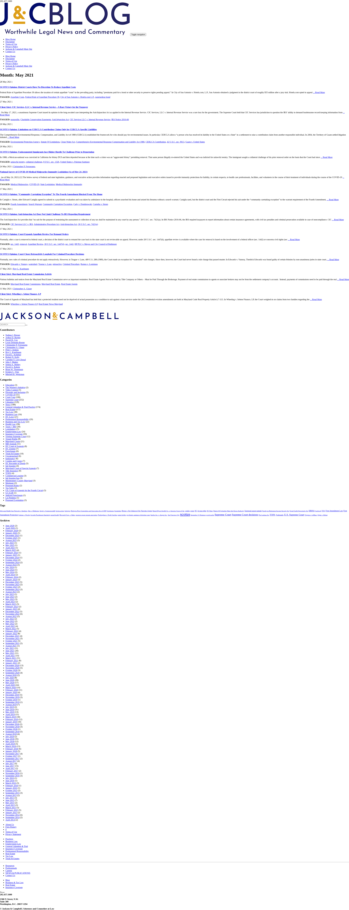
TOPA (8, 473)
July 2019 (9, 707)
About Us (9, 824)
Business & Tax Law (14, 882)
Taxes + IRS (10, 427)
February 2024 (11, 577)
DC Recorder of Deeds (15, 463)
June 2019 (9, 709)
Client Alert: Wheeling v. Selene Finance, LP (20, 294)
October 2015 (11, 790)
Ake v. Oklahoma (33, 511)
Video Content (11, 390)
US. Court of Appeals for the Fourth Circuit (24, 490)
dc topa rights (202, 511)
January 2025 (11, 555)
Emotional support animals (253, 511)
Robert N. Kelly (12, 357)
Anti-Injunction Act (60, 119)
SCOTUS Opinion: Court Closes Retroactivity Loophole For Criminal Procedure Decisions (42, 254)
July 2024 (9, 567)
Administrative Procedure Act (46, 224)
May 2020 (9, 682)
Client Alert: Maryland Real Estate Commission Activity (26, 274)
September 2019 (12, 702)
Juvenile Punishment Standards (40, 515)
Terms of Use (11, 44)
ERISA (312, 511)
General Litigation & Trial (16, 846)
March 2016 (10, 783)
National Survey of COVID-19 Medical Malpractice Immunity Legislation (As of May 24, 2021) (44, 172)
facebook (318, 511)
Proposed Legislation (14, 500)
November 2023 (12, 584)
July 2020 (9, 678)
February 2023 (11, 606)
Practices (9, 839)
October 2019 (11, 700)
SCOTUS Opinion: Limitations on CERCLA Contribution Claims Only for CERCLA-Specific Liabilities (48, 129)
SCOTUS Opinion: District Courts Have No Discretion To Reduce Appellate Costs (38, 87)
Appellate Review (35, 244)
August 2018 (11, 734)
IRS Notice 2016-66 (120, 119)
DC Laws (9, 417)
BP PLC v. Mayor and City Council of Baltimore (96, 244)
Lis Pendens (10, 498)
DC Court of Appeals (14, 446)
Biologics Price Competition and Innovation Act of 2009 (88, 511)
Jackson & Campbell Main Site (18, 49)
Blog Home (10, 39)
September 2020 (12, 673)
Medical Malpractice (19, 184)
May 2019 (9, 712)
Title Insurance (11, 471)
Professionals (11, 868)
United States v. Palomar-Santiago (75, 162)
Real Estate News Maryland (51, 304)
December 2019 (12, 695)
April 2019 (10, 714)
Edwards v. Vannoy (19, 264)
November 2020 (12, 668)
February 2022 (11, 631)
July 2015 (9, 798)
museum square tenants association (86, 515)
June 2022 (9, 621)
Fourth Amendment (19, 204)
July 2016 (9, 778)
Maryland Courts (12, 441)
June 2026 (9, 526)
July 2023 (9, 594)
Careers (8, 870)
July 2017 (9, 763)
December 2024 (12, 557)
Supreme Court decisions (245, 514)
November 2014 (12, 815)
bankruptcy (10, 458)
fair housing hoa (12, 478)
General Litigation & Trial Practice (20, 407)
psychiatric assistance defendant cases (138, 515)
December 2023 (12, 582)
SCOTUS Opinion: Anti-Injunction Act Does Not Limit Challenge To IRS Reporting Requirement (45, 214)
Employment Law (13, 431)
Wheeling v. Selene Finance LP (24, 304)
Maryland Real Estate (51, 284)
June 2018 (9, 739)
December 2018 (12, 724)
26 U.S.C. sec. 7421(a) (88, 224)
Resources (9, 866)
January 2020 (11, 692)
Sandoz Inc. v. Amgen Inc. (159, 515)
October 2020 (11, 670)
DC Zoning (10, 449)
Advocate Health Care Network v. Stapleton (13, 511)
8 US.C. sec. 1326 (51, 162)
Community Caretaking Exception (57, 204)
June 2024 (9, 570)
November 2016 (12, 773)
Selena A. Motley (12, 364)
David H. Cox (11, 340)
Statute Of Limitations (50, 142)
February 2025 (11, 553)
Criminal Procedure (71, 264)
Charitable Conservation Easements (35, 119)
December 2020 (12, 665)
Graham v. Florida (24, 515)
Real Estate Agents (69, 284)
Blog (7, 880)
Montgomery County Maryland (18, 480)
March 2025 (10, 550)
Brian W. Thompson (14, 369)
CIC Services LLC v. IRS (22, 224)
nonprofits (15, 119)
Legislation (10, 429)
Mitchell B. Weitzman (14, 374)
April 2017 (10, 768)
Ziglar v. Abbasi (322, 515)
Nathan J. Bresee (12, 335)
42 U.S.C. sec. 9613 (175, 142)
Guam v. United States (195, 142)
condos (187, 511)
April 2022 (10, 626)
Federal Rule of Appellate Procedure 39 (42, 97)
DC (196, 511)
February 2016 (11, 785)
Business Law (11, 414)
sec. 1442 (69, 244)
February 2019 (11, 719)
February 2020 (11, 690)
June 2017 (9, 766)
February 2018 (11, 749)
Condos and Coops (13, 461)
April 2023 (10, 602)
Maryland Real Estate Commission (25, 284)
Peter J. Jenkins (12, 350)
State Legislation (47, 184)
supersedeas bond (102, 97)
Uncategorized (11, 456)
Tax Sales (9, 488)
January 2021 (11, 663)
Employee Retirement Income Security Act (275, 511)
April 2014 (10, 820)
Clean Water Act (68, 142)
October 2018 (11, 729)
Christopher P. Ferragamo (24, 166)
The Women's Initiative (15, 387)
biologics (67, 511)
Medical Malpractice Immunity (69, 184)
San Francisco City (174, 515)
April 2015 (10, 805)
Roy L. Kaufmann (21, 269)
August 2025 (11, 540)
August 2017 (11, 761)
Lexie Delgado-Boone (15, 342)
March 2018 (10, 746)
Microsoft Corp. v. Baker (67, 515)
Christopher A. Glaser (22, 289)
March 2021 (10, 658)
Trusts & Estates (12, 453)
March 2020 (10, 687)
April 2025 (10, 548)
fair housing (10, 466)
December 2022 (12, 611)
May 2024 (9, 572)
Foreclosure (10, 451)
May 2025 (9, 545)
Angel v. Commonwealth (47, 511)
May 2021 (9, 653)
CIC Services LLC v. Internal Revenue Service (90, 119)
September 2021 (12, 643)
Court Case (10, 397)
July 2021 (9, 648)
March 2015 (10, 807)
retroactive (57, 264)
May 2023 (9, 599)
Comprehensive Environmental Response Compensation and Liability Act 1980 (110, 142)
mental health (54, 515)
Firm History (10, 827)
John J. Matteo (11, 362)
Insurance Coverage (14, 434)
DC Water (210, 511)
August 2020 (11, 675)
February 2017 (11, 771)
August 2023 (11, 592)
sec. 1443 (15, 244)
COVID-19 (34, 184)
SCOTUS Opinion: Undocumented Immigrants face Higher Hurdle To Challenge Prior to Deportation (47, 152)
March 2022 (10, 629)
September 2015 (12, 793)
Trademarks (280, 515)
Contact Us (10, 51)
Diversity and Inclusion (15, 392)
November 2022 (12, 614)
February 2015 (11, 810)
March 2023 (10, 604)
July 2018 (9, 736)
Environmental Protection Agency (25, 142)
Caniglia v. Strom (100, 204)
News (7, 404)
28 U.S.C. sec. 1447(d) (54, 244)
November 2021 (12, 638)
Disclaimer (10, 42)
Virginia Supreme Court (15, 436)
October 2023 (11, 587)
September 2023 (12, 589)
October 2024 (11, 560)
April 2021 (10, 655)
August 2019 (11, 705)
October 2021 (11, 641)
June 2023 (9, 597)
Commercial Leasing (14, 476)
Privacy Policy (11, 46)
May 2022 (9, 624)
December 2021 (12, 636)
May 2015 (9, 803)
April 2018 (10, 744)
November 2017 (12, 754)
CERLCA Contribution (156, 142)
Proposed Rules (12, 485)
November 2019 (12, 697)
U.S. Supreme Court (294, 514)
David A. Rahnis (12, 367)
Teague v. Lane (45, 264)
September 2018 (12, 731)
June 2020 (9, 680)
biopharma (110, 511)
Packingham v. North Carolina (107, 515)
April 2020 (10, 685)
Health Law (10, 424)
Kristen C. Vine (12, 372)
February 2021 (11, 660)
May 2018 (9, 741)
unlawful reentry (18, 162)
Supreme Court (12, 400)
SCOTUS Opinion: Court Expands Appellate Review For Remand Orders (34, 234)
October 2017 (11, 756)
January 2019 (11, 722)
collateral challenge (34, 162)
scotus (185, 514)
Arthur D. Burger (12, 337)
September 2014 (12, 817)
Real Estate (10, 409)
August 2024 (11, 565)
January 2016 (11, 788)
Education (9, 385)
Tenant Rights (11, 439)
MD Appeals (10, 444)
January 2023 (11, 609)
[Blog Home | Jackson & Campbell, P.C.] (65, 34)
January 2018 (11, 751)
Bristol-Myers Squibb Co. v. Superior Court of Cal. (169, 511)
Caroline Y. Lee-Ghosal (15, 359)
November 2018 (12, 727)
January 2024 (11, 579)
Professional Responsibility (17, 419)
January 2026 (11, 533)
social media (210, 515)
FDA (323, 511)
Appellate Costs (17, 97)
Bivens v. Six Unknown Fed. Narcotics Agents (137, 511)
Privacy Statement (13, 834)
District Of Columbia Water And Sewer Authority (228, 511)
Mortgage (9, 483)
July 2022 (9, 619)
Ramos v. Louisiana (89, 264)
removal (23, 244)
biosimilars (117, 511)
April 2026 (10, 528)
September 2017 (12, 758)
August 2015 (11, 795)
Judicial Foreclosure (14, 495)
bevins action (60, 511)
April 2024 (10, 575)
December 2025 (12, 535)
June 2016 (9, 781)
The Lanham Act (264, 515)
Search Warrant (35, 204)
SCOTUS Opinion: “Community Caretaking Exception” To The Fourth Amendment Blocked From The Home (51, 194)
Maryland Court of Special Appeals (20, 468)
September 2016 (12, 776)
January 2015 (11, 812)
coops (192, 511)
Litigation (9, 402)
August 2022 (11, 616)
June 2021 (9, 651)
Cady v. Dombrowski (82, 204)
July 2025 (9, 543)
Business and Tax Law (15, 422)
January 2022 (11, 633)
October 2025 (11, 538)
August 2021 (11, 646)
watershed (32, 264)
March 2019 (10, 717)
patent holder (122, 515)
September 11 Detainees (198, 515)
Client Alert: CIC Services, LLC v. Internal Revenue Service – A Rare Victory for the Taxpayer (44, 107)
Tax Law (9, 412)
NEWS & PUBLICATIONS (17, 873)
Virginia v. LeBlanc (311, 515)
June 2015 (9, 800)
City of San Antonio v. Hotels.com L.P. (77, 97)
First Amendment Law (334, 511)
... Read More (319, 92)
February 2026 (11, 530)
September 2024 (12, 562)
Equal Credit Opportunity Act (299, 511)
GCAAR (9, 493)
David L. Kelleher (13, 355)
